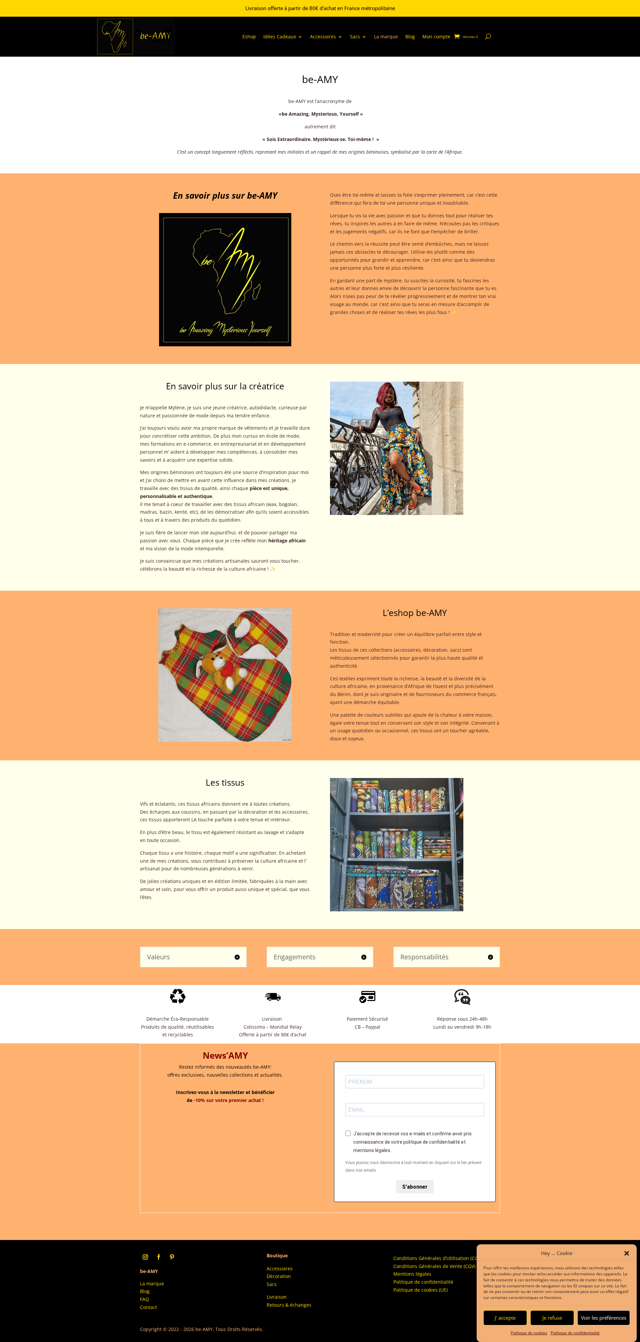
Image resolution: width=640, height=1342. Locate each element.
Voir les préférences (603, 1318)
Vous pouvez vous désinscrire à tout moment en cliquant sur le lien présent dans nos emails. (413, 1166)
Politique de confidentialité (575, 1333)
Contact (148, 1307)
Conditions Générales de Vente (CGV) (434, 1266)
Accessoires (323, 36)
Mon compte (436, 36)
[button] (626, 1253)
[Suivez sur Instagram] (145, 1257)
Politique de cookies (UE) (421, 1290)
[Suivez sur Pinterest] (172, 1257)
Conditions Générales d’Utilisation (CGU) (438, 1258)
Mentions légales (412, 1274)
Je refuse (552, 1318)
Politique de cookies (529, 1333)
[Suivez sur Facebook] (158, 1257)
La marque (386, 36)
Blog (410, 36)
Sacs (355, 36)
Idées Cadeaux (279, 36)
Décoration (279, 1276)
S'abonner (415, 1187)
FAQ (144, 1299)
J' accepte (505, 1318)
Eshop (249, 36)
